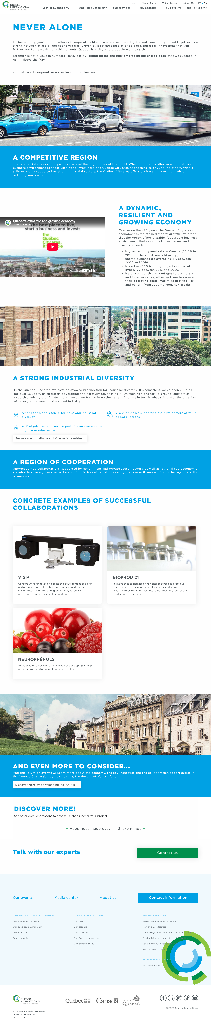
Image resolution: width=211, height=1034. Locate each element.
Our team (79, 921)
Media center (66, 898)
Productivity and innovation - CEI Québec (166, 938)
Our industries (21, 932)
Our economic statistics (26, 921)
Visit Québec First (153, 965)
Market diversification (155, 927)
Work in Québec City (93, 8)
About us (108, 898)
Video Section (170, 3)
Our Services (121, 8)
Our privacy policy (84, 943)
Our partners (81, 932)
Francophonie (20, 938)
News (134, 3)
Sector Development (154, 949)
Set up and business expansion (160, 943)
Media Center (149, 3)
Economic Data (197, 8)
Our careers (80, 927)
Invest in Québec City (54, 8)
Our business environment (27, 927)
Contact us (167, 853)
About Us (188, 3)
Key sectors (148, 8)
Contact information (168, 898)
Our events (173, 8)
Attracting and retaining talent (160, 921)
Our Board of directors (86, 938)
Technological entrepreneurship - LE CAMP (167, 932)
